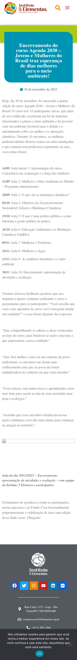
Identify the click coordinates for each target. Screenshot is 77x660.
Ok (39, 653)
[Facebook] (14, 585)
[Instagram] (34, 585)
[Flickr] (62, 585)
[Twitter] (24, 585)
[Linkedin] (53, 585)
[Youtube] (43, 585)
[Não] (70, 644)
